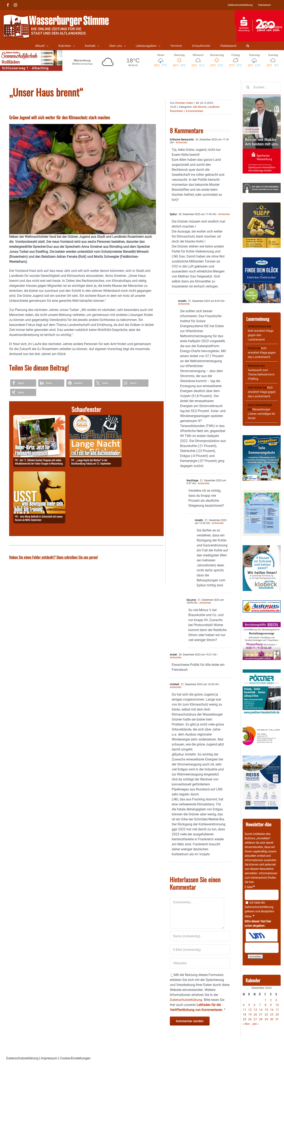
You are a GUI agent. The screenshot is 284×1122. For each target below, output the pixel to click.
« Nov (246, 1023)
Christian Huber (184, 102)
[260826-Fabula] (96, 417)
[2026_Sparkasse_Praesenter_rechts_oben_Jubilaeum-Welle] (259, 12)
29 (266, 1019)
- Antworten (180, 142)
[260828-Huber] (39, 417)
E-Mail (250, 887)
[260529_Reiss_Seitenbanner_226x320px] (262, 757)
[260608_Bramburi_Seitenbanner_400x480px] (262, 492)
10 (277, 1005)
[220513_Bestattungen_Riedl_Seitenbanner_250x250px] (262, 624)
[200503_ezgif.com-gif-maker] (262, 547)
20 (255, 1014)
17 (277, 1009)
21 (260, 1014)
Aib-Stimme (200, 106)
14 (260, 1009)
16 (271, 1009)
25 (244, 1019)
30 (271, 1019)
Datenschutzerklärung (259, 907)
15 (266, 1009)
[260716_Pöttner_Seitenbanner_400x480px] (262, 671)
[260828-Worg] (39, 474)
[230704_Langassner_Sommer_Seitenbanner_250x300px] (262, 437)
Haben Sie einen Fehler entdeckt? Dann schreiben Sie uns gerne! (53, 557)
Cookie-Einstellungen (75, 1058)
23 (271, 1014)
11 (244, 1009)
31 (277, 1019)
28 (260, 1019)
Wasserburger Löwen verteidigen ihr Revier (261, 414)
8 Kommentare (194, 111)
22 (266, 1014)
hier (251, 882)
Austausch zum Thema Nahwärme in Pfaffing (261, 374)
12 (250, 1009)
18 (244, 1014)
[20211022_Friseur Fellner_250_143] (262, 726)
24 (277, 1014)
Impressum (49, 1058)
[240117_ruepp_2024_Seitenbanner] (262, 204)
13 (255, 1009)
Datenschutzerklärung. (186, 1000)
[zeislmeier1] (262, 602)
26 (250, 1019)
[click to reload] (262, 935)
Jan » (255, 1023)
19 (250, 1014)
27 (255, 1019)
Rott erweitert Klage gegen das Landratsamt (260, 335)
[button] (247, 46)
